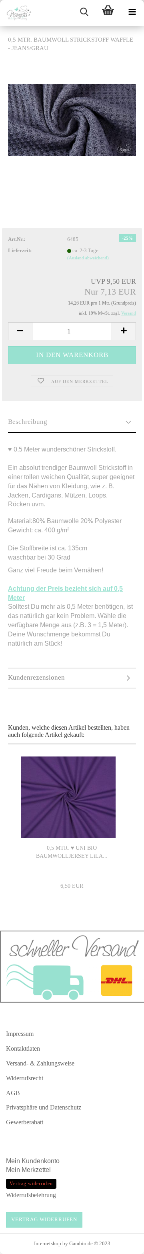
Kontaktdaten (23, 1048)
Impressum (20, 1033)
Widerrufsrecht (24, 1078)
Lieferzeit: (20, 250)
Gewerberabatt (24, 1122)
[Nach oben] (122, 1244)
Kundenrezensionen (36, 677)
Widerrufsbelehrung (31, 1195)
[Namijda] (16, 13)
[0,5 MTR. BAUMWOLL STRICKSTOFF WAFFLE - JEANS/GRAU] (72, 119)
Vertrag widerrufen (44, 1219)
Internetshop (47, 1243)
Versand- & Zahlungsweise (40, 1063)
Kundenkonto (41, 1161)
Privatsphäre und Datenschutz (43, 1107)
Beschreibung (27, 421)
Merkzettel (37, 1169)
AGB (13, 1092)
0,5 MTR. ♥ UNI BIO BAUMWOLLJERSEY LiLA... (72, 852)
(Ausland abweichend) (88, 257)
